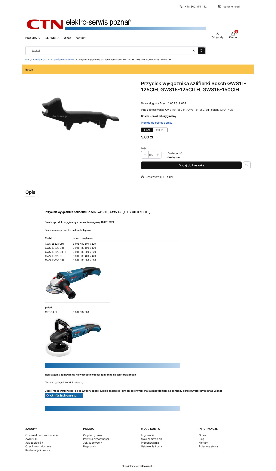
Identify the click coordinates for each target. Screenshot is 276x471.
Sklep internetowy (137, 466)
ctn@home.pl (231, 6)
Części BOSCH (41, 59)
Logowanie (147, 435)
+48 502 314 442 (196, 6)
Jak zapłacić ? (34, 442)
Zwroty (30, 438)
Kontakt (203, 442)
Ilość (144, 148)
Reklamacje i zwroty (37, 450)
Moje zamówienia (151, 438)
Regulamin (89, 446)
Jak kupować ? (92, 442)
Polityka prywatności (96, 438)
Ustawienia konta (151, 446)
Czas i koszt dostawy (38, 446)
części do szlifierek (64, 59)
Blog (201, 438)
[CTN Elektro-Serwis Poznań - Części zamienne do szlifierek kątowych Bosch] (64, 397)
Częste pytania (92, 435)
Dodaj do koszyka (191, 165)
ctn (27, 59)
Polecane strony (209, 446)
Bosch (29, 69)
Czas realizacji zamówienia (41, 435)
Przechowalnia (150, 442)
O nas (202, 435)
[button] (201, 50)
